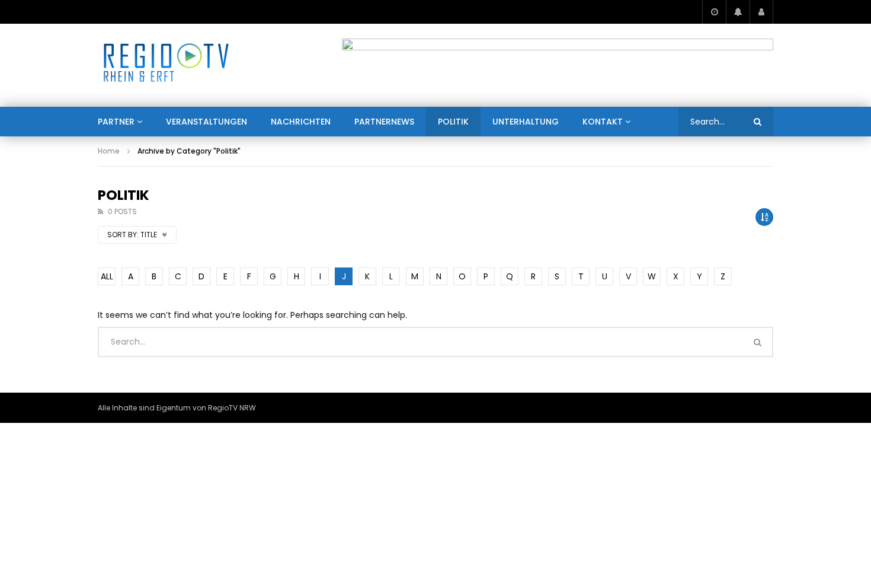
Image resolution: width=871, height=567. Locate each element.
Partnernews (384, 122)
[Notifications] (738, 12)
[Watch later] (714, 12)
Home (109, 151)
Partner (116, 122)
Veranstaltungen (206, 122)
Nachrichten (301, 122)
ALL (107, 276)
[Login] (761, 12)
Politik (453, 122)
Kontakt (602, 122)
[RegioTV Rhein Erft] (166, 65)
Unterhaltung (525, 122)
